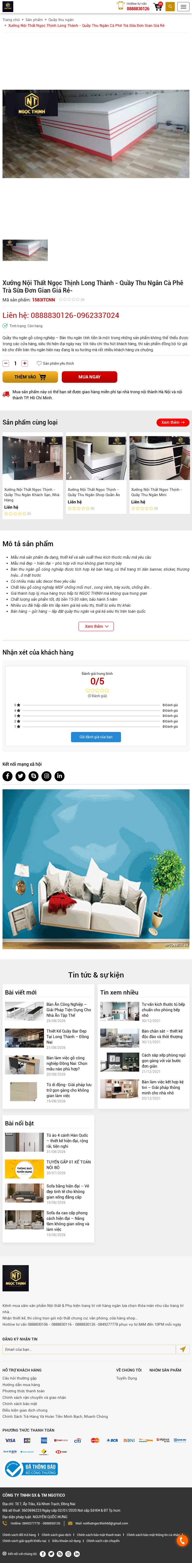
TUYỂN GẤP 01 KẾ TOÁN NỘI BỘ (68, 1165)
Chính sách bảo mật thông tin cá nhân (153, 1535)
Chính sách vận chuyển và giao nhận (34, 1397)
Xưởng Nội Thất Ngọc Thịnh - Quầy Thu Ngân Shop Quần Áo (94, 492)
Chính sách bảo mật (19, 1404)
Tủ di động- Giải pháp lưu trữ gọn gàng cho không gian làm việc (69, 1090)
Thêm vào (25, 376)
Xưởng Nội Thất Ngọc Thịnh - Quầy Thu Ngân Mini (156, 492)
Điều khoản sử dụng (66, 1541)
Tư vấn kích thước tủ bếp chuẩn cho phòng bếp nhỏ (163, 1010)
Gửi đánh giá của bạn (96, 737)
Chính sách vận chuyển (103, 1541)
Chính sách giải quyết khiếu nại (24, 1541)
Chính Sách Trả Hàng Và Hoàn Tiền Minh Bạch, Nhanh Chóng (55, 1416)
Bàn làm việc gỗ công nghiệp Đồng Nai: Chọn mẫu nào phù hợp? (66, 1063)
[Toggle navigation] (183, 6)
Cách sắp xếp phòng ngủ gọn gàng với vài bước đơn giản (164, 1061)
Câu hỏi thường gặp (19, 1378)
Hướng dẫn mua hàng (21, 1385)
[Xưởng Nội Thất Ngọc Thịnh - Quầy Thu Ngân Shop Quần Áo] (96, 458)
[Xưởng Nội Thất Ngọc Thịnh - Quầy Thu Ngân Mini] (160, 458)
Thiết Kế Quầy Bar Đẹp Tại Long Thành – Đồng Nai (67, 1037)
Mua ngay (89, 376)
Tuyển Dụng (126, 1378)
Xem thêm (171, 422)
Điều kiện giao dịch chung (25, 1410)
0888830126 (138, 8)
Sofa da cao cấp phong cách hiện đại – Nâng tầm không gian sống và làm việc (67, 1221)
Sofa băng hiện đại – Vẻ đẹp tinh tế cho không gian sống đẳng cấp (67, 1192)
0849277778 (31, 1523)
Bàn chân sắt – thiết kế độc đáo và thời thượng (162, 1034)
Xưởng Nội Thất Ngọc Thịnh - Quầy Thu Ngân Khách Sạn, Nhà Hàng (31, 494)
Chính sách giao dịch (56, 1535)
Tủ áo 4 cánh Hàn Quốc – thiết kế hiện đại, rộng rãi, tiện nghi (67, 1141)
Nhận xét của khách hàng (38, 652)
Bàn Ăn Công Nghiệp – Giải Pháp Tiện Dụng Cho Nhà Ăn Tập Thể (68, 1010)
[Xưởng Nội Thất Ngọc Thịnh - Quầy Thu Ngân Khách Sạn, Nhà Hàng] (32, 458)
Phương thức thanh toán (23, 1391)
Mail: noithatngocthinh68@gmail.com (102, 1523)
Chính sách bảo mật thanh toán (99, 1535)
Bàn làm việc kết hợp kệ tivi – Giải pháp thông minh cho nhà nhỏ (163, 1087)
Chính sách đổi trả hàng (19, 1535)
